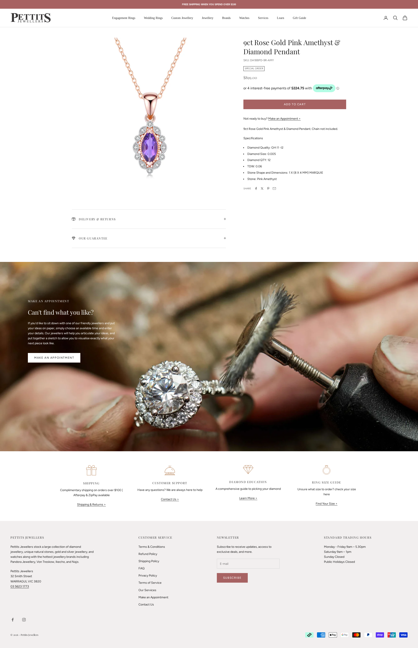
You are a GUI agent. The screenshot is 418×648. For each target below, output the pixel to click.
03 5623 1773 (19, 586)
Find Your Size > (326, 504)
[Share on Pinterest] (268, 188)
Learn (280, 18)
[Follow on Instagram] (24, 619)
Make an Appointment (54, 357)
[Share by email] (274, 188)
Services (263, 18)
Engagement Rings (123, 18)
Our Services (147, 590)
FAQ (141, 568)
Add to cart (295, 104)
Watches (244, 18)
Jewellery (207, 18)
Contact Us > (170, 499)
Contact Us (146, 604)
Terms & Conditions (151, 547)
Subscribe (232, 577)
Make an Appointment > (284, 118)
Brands (226, 18)
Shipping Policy (148, 561)
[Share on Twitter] (262, 188)
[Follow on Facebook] (12, 619)
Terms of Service (150, 583)
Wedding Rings (153, 18)
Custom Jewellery (182, 18)
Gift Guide (299, 18)
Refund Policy (147, 554)
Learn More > (248, 498)
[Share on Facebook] (256, 188)
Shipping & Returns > (91, 504)
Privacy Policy (147, 575)
